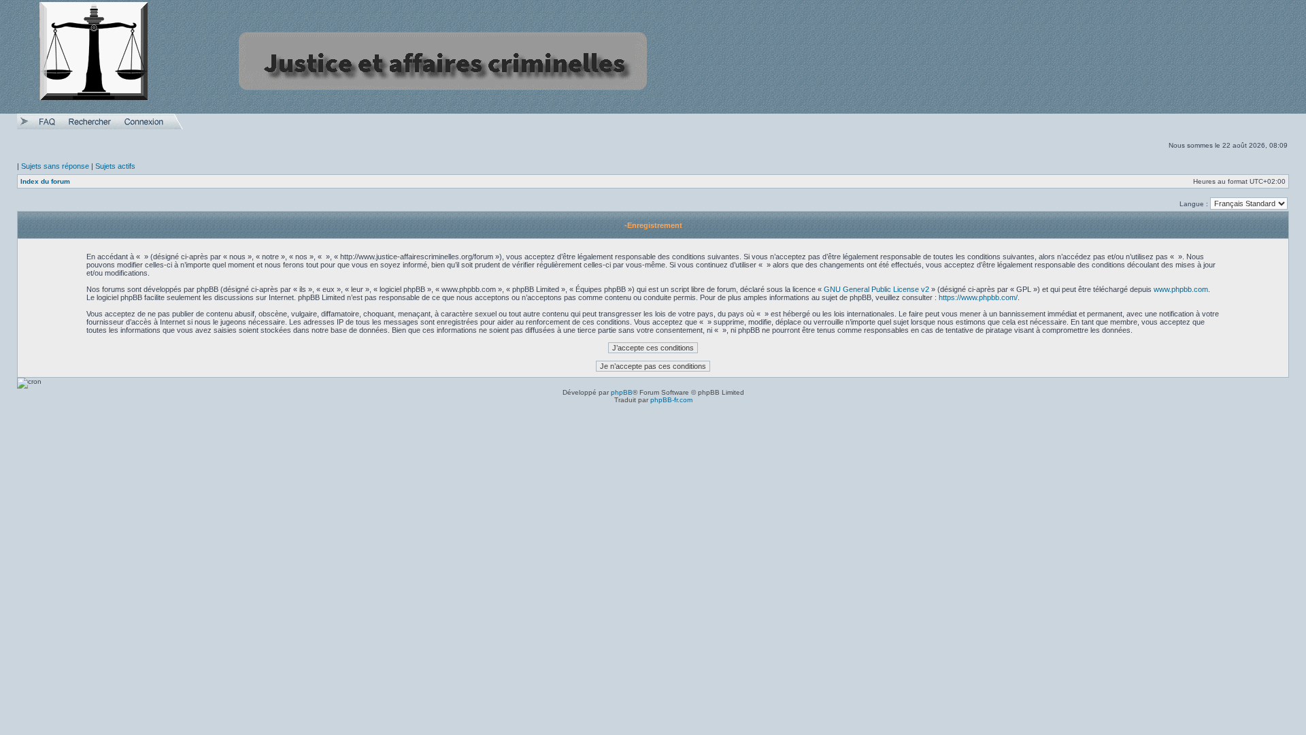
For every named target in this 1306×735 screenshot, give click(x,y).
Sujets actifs (115, 166)
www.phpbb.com (1181, 289)
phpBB (622, 392)
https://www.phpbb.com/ (978, 297)
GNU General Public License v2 (876, 289)
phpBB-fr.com (671, 400)
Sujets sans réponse (55, 166)
